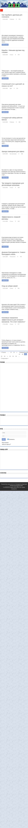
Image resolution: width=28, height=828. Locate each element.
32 (1, 356)
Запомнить (12, 439)
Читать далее (5, 44)
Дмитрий (24, 484)
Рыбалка (12, 19)
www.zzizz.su (11, 484)
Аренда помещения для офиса (13, 151)
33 (4, 356)
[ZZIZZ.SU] (14, 3)
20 (14, 352)
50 (13, 356)
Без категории (13, 153)
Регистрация (5, 442)
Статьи (11, 54)
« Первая (3, 352)
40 (10, 356)
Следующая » (4, 358)
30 (22, 354)
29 (19, 354)
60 (16, 356)
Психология (12, 256)
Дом (11, 88)
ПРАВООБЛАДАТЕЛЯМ (16, 485)
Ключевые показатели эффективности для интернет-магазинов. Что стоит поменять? (13, 320)
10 (11, 352)
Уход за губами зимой (10, 286)
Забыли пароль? (6, 444)
